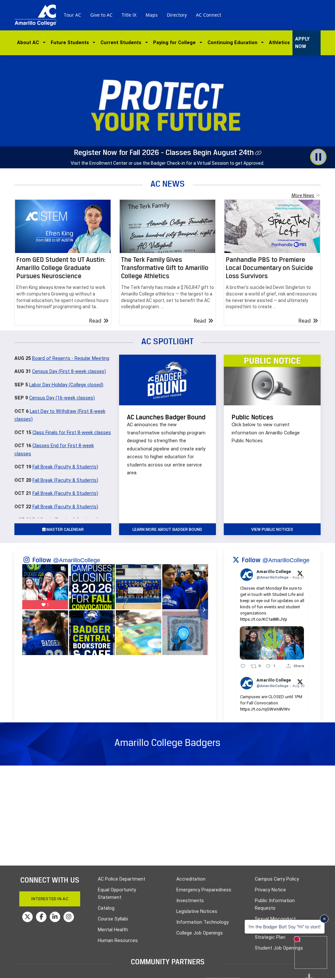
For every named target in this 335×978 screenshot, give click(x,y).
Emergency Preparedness (203, 890)
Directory (177, 15)
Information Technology (202, 922)
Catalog (106, 908)
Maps (152, 15)
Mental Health (113, 930)
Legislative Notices (196, 911)
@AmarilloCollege (76, 560)
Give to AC (101, 15)
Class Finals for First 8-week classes (71, 432)
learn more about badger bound (167, 529)
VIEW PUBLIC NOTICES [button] (272, 529)
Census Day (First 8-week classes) (69, 371)
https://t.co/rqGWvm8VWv (265, 709)
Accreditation (190, 879)
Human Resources (118, 940)
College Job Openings (199, 933)
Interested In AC (49, 898)
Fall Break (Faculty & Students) (65, 467)
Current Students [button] (122, 42)
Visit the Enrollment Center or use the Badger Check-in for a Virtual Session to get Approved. (167, 163)
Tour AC (72, 15)
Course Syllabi (113, 919)
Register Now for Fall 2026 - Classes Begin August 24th (164, 152)
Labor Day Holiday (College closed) (66, 385)
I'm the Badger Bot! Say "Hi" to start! (285, 926)
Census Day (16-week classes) (62, 398)
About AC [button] (29, 42)
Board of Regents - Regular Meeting (70, 358)
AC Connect (208, 15)
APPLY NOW (302, 42)
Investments (190, 900)
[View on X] (300, 573)
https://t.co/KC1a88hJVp (263, 619)
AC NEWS (167, 183)
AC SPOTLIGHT (167, 341)
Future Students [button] (71, 42)
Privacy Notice (270, 890)
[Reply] (243, 666)
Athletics (279, 42)
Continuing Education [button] (233, 42)
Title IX (129, 15)
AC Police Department (121, 879)
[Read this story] (63, 226)
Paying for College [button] (175, 42)
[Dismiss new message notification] (324, 919)
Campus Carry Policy (277, 879)
